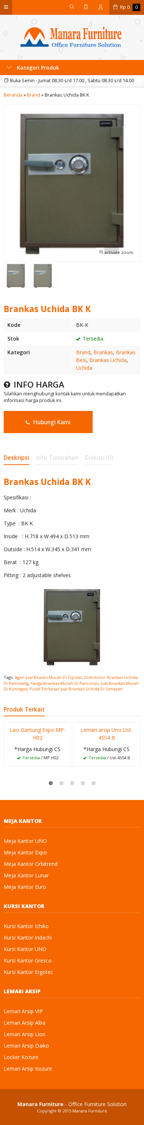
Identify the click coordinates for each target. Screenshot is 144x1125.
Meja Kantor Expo (25, 852)
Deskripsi (16, 458)
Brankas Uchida (108, 360)
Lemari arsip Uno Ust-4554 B (106, 733)
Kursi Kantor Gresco (28, 960)
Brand (83, 352)
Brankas (103, 352)
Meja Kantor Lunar (26, 875)
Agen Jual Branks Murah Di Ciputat (48, 677)
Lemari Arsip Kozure (28, 1068)
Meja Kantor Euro (25, 886)
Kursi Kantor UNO (25, 948)
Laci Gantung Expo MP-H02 (38, 733)
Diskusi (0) (99, 458)
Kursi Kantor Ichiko (26, 926)
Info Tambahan (57, 458)
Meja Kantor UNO (25, 840)
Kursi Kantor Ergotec (28, 971)
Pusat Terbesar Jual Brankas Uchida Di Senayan (76, 689)
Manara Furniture (89, 1111)
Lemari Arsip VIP (23, 1011)
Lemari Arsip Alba (24, 1022)
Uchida (84, 367)
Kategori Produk (37, 67)
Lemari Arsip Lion (24, 1034)
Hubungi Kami (51, 422)
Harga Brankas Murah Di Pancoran (65, 683)
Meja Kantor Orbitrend (31, 863)
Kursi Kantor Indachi (28, 937)
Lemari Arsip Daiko (26, 1045)
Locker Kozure (21, 1057)
